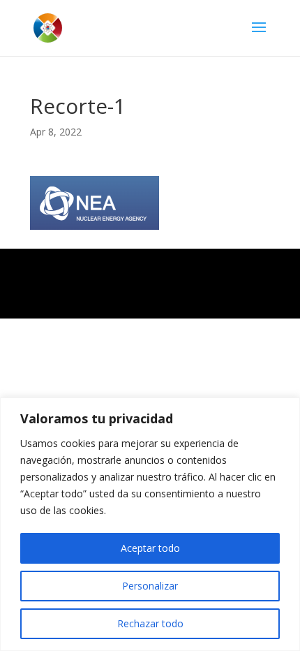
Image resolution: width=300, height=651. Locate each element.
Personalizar (150, 585)
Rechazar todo (150, 623)
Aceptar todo (150, 548)
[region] (150, 524)
